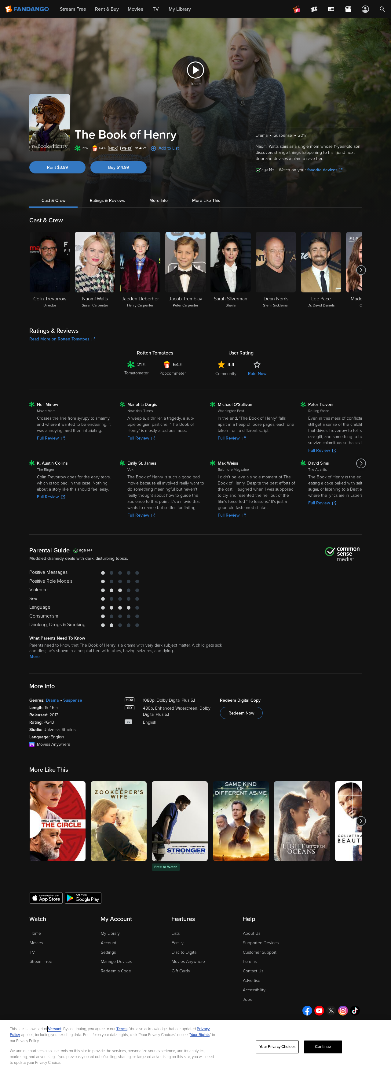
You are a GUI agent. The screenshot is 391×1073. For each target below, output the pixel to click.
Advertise (251, 980)
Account (108, 942)
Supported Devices (261, 942)
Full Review (48, 438)
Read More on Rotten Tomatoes (59, 339)
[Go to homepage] (27, 9)
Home (35, 933)
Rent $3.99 (57, 167)
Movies (36, 942)
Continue (323, 1046)
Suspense (72, 700)
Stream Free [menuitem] (73, 9)
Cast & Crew (53, 200)
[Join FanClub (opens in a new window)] (297, 9)
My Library (110, 933)
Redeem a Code (116, 971)
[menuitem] (331, 9)
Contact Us (253, 971)
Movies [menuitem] (135, 9)
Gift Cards (181, 971)
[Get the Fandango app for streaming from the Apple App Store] (46, 897)
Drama (52, 700)
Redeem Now (241, 713)
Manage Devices (116, 961)
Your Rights (200, 1034)
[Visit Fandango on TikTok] (355, 1010)
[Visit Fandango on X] (331, 1010)
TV (32, 952)
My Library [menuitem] (180, 9)
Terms (121, 1029)
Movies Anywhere (188, 961)
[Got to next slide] (361, 270)
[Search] (382, 9)
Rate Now (257, 373)
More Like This (206, 200)
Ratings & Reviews (107, 200)
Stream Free (41, 961)
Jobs (247, 999)
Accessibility (254, 990)
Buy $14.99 (118, 167)
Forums (250, 961)
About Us (251, 933)
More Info (158, 200)
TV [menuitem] (156, 9)
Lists (176, 933)
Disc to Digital (184, 952)
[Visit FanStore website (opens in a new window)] (348, 9)
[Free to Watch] (180, 821)
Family (178, 942)
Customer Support (259, 952)
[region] (195, 1046)
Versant (54, 1029)
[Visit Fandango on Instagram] (343, 1010)
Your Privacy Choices (277, 1046)
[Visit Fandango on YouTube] (319, 1010)
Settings (108, 952)
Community (225, 373)
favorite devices (322, 170)
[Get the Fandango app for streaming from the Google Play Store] (83, 897)
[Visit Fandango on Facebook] (307, 1010)
